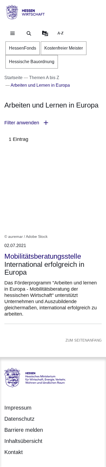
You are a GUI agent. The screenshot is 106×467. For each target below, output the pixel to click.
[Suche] (28, 33)
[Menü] (12, 33)
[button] (53, 123)
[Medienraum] (45, 33)
